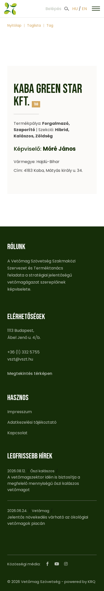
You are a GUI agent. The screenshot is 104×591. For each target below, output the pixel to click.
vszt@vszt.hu (20, 359)
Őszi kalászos (42, 471)
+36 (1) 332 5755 (23, 352)
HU (75, 9)
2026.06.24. (17, 511)
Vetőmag (40, 511)
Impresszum (19, 412)
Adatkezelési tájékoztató (32, 422)
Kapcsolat (17, 433)
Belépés (53, 9)
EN (84, 9)
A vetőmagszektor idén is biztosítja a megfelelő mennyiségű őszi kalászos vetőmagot (43, 483)
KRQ (91, 581)
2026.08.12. (16, 471)
